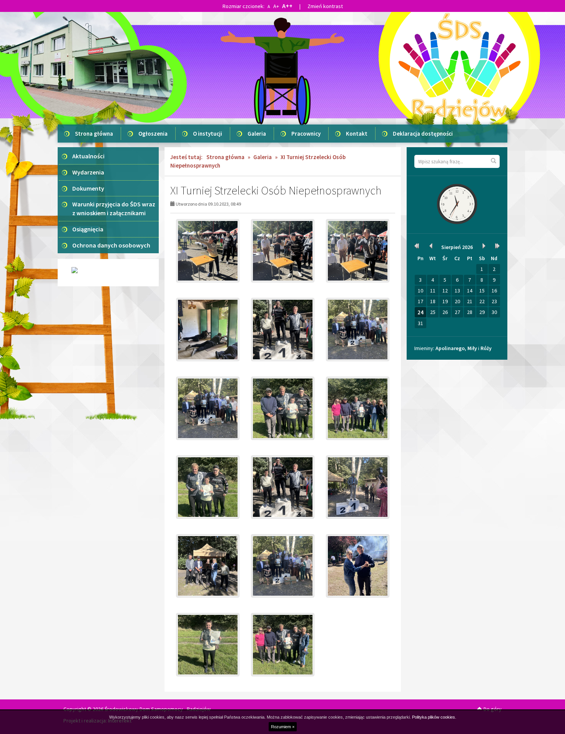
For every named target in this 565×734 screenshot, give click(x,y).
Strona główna (94, 133)
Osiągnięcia (87, 229)
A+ (276, 6)
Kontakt (356, 133)
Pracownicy (306, 133)
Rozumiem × (282, 726)
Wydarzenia (88, 172)
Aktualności (88, 156)
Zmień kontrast (325, 6)
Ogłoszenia (153, 133)
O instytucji (207, 133)
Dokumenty (88, 188)
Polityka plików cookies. (434, 717)
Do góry (492, 709)
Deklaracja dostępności (423, 133)
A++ (287, 6)
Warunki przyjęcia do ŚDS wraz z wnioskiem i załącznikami (113, 208)
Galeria (257, 133)
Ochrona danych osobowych (111, 245)
